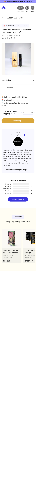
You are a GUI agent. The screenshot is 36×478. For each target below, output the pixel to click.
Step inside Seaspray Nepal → (18, 170)
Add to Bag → (18, 121)
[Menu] (32, 8)
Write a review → (18, 199)
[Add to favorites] (29, 47)
